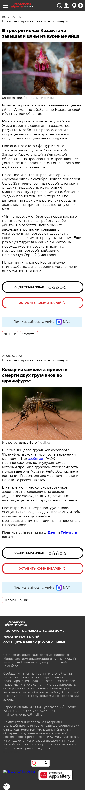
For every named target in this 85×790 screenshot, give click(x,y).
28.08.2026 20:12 (13, 356)
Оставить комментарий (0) (43, 303)
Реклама (11, 631)
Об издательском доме (43, 631)
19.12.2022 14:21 (12, 17)
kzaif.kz (44, 442)
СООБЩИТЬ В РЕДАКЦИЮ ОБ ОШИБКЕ (34, 642)
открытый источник (40, 98)
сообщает (36, 459)
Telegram (69, 532)
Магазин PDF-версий (21, 636)
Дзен (52, 532)
